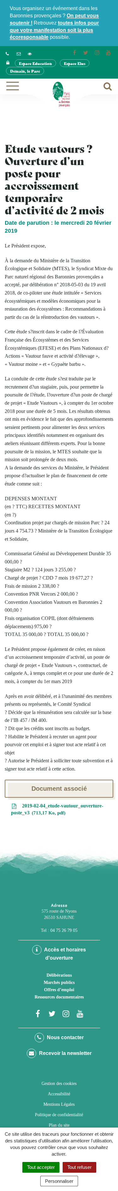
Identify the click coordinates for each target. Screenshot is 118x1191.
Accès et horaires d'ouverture (64, 954)
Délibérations (59, 975)
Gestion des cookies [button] (59, 1083)
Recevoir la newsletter (65, 1053)
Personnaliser (59, 1181)
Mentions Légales (59, 1104)
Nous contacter (65, 1037)
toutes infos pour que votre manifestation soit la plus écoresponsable (54, 30)
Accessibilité (59, 1094)
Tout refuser (79, 1167)
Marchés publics (59, 982)
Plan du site (59, 1125)
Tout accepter (41, 1167)
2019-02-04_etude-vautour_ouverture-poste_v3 (57, 809)
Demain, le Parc (25, 71)
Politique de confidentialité (59, 1114)
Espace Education (35, 63)
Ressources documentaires (59, 997)
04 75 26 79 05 (63, 930)
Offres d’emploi (59, 989)
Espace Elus (74, 63)
